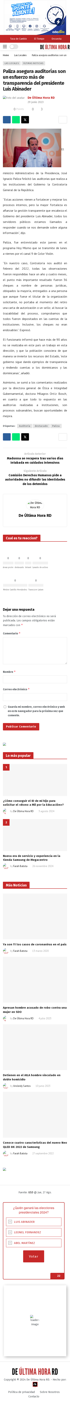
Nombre (9, 672)
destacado (41, 426)
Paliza (56, 426)
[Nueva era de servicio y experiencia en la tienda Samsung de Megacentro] (35, 835)
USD (30, 1192)
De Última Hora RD (41, 98)
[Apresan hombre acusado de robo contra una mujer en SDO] (35, 980)
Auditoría (24, 426)
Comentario (12, 633)
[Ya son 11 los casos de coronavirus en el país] (35, 916)
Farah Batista (20, 866)
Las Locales (12, 63)
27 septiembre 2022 (43, 1153)
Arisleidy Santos (22, 1086)
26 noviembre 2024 (42, 866)
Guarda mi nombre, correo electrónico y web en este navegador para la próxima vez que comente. (36, 711)
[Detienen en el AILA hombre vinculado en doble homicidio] (35, 1047)
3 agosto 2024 (46, 811)
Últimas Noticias (33, 63)
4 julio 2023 (44, 1018)
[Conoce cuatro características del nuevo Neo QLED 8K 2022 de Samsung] (35, 1115)
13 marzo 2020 (40, 951)
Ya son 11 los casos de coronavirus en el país (34, 944)
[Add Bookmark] (63, 119)
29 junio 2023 (36, 102)
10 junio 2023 (43, 1086)
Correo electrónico (16, 689)
